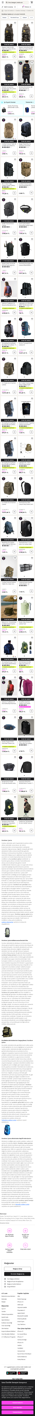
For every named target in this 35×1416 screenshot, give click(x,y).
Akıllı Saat (20, 1305)
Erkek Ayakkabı (22, 1319)
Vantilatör (20, 1348)
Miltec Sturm (26, 1220)
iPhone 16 (20, 1342)
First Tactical (18, 1220)
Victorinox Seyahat (5, 1220)
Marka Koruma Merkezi (8, 1296)
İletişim (4, 1302)
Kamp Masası (21, 1359)
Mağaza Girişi (17, 1269)
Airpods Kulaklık (22, 1307)
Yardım (4, 1311)
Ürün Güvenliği (6, 1325)
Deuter (4, 17)
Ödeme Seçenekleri (7, 1314)
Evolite (32, 1218)
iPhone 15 (20, 1331)
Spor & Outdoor (9, 10)
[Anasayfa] (2, 11)
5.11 (31, 17)
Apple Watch (21, 1313)
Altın (19, 1296)
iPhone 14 (20, 1302)
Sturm (21, 1218)
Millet (28, 1218)
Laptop (19, 1345)
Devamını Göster (4, 1223)
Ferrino (13, 1218)
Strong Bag (7, 1218)
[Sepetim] (31, 2)
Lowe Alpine (23, 1216)
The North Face (14, 17)
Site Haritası (5, 1328)
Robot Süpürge (22, 1299)
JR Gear (2, 1218)
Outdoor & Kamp (20, 10)
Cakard (25, 17)
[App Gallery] (23, 1373)
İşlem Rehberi (6, 1320)
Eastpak (13, 1220)
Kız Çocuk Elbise (22, 1334)
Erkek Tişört (21, 1321)
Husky (25, 1218)
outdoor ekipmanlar (7, 922)
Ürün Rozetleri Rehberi (8, 1334)
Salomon (30, 1216)
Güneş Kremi (21, 1351)
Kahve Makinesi (22, 1357)
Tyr (31, 1220)
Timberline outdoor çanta (9, 1120)
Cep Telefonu (21, 1324)
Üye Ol (3, 1309)
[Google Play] (11, 1373)
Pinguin (17, 1218)
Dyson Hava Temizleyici (24, 1354)
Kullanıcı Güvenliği (7, 1323)
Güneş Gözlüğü (22, 1340)
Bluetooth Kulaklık (23, 1316)
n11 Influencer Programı (8, 1337)
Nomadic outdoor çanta (22, 1204)
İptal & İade (5, 1317)
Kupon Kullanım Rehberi (9, 1331)
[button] (7, 41)
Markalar (4, 1299)
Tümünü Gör (29, 102)
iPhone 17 (20, 1337)
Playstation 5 (21, 1310)
